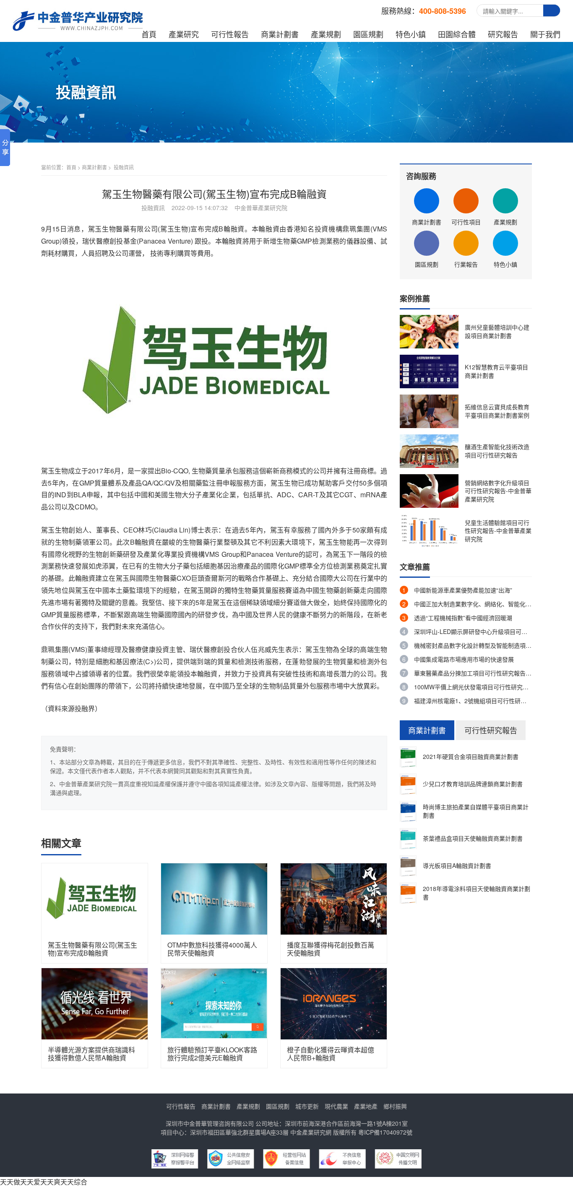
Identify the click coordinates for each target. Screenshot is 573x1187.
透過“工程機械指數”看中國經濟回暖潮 (463, 617)
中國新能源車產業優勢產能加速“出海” (463, 590)
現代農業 (336, 1106)
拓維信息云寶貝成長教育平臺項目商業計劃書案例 (497, 411)
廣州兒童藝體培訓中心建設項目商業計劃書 (497, 331)
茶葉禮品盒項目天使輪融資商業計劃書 (473, 838)
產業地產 (366, 1106)
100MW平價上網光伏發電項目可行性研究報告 (474, 687)
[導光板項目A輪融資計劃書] (408, 865)
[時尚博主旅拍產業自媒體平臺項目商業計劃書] (408, 811)
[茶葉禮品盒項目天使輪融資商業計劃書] (408, 838)
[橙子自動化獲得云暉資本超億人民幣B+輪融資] (334, 1003)
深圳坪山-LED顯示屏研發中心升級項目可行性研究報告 (485, 631)
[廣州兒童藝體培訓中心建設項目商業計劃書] (429, 331)
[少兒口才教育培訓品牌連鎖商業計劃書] (408, 783)
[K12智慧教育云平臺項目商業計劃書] (429, 370)
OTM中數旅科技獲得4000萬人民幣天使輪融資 (212, 949)
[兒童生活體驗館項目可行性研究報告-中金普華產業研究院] (429, 530)
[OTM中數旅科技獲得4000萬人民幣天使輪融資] (214, 898)
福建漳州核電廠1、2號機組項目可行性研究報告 (476, 700)
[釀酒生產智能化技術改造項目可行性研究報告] (429, 450)
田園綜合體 (457, 34)
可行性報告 (230, 34)
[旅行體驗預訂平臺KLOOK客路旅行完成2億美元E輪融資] (214, 1003)
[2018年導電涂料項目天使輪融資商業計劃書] (408, 892)
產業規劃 (326, 34)
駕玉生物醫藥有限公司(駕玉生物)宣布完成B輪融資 (92, 949)
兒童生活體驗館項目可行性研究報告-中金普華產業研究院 (498, 530)
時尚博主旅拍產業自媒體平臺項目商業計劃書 (476, 811)
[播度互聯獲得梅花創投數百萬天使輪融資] (334, 898)
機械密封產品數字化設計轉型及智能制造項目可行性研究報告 (493, 645)
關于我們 (545, 34)
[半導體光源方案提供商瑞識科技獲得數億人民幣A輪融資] (95, 1003)
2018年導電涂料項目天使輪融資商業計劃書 (476, 892)
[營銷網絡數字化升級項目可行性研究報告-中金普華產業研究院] (429, 490)
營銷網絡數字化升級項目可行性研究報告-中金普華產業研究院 (498, 490)
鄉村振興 (395, 1106)
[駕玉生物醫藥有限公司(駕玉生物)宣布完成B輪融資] (95, 898)
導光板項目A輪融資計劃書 (457, 865)
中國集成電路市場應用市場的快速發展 (464, 659)
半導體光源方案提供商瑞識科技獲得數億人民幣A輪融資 (91, 1054)
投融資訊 (124, 167)
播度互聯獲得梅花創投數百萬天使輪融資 (330, 949)
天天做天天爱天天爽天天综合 (43, 1182)
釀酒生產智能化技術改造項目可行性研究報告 (497, 450)
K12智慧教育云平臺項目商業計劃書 (496, 371)
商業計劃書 (280, 34)
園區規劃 (368, 34)
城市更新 (307, 1106)
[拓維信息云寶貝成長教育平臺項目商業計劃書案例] (429, 410)
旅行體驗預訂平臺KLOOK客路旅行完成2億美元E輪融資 (212, 1054)
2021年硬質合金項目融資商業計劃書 (470, 756)
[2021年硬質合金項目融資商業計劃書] (408, 756)
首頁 (148, 34)
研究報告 (503, 34)
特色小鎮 (411, 34)
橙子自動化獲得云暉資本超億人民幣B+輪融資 (330, 1054)
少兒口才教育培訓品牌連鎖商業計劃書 (473, 783)
